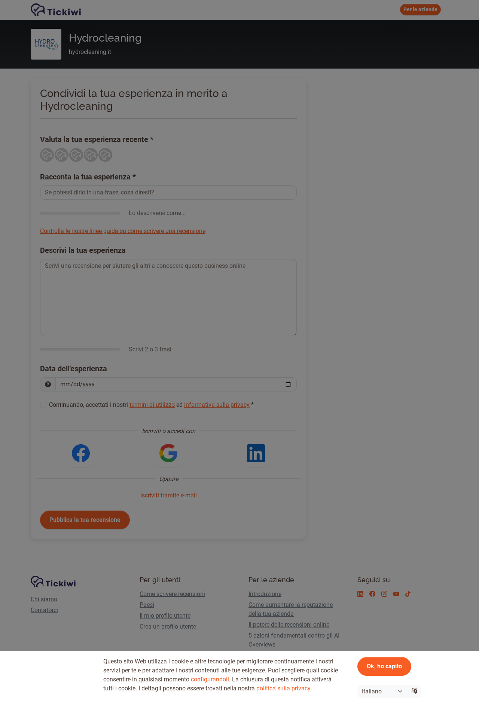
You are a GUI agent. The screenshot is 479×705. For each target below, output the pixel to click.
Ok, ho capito (384, 666)
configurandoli (210, 679)
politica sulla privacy (283, 688)
